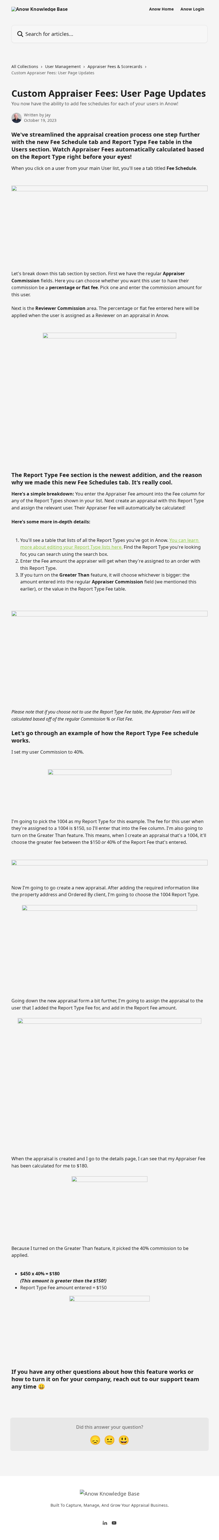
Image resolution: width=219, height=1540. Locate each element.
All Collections (24, 66)
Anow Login (192, 9)
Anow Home (161, 9)
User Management (63, 66)
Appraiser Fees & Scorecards (115, 66)
